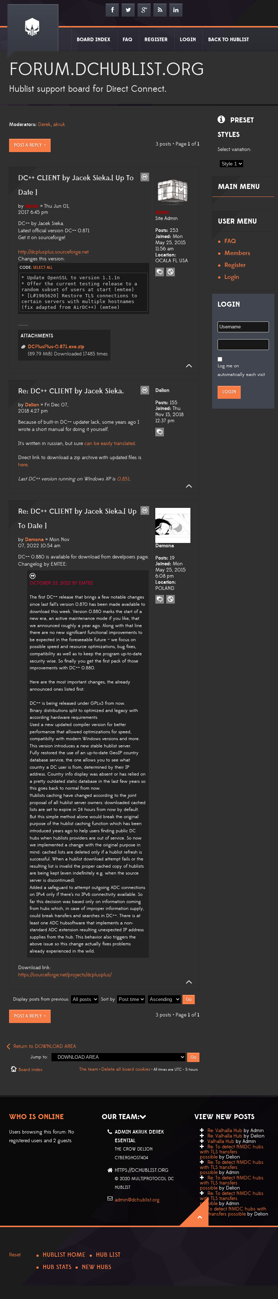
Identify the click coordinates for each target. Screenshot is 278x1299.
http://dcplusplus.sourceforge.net (53, 252)
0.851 (123, 479)
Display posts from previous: (42, 999)
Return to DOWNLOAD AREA (44, 1046)
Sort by (109, 999)
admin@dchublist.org (137, 1200)
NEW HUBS (96, 1267)
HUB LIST (108, 1255)
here (23, 465)
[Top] (186, 366)
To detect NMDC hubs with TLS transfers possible (233, 1211)
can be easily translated (109, 443)
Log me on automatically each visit (241, 370)
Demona (34, 539)
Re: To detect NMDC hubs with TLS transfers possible (232, 1152)
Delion (32, 405)
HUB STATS (57, 1267)
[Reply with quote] (144, 177)
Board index (30, 1070)
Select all (42, 267)
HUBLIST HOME (64, 1255)
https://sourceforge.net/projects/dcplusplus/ (64, 975)
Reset (15, 1255)
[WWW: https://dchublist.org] (170, 272)
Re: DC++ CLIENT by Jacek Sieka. (71, 391)
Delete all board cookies (125, 1069)
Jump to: (39, 1057)
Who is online (36, 1117)
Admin (32, 206)
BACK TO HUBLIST (228, 39)
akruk (59, 124)
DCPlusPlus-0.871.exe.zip (56, 347)
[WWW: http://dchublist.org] (170, 599)
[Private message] (159, 272)
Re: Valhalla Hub (224, 1130)
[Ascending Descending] (171, 999)
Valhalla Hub (220, 1141)
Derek (44, 124)
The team (88, 1069)
